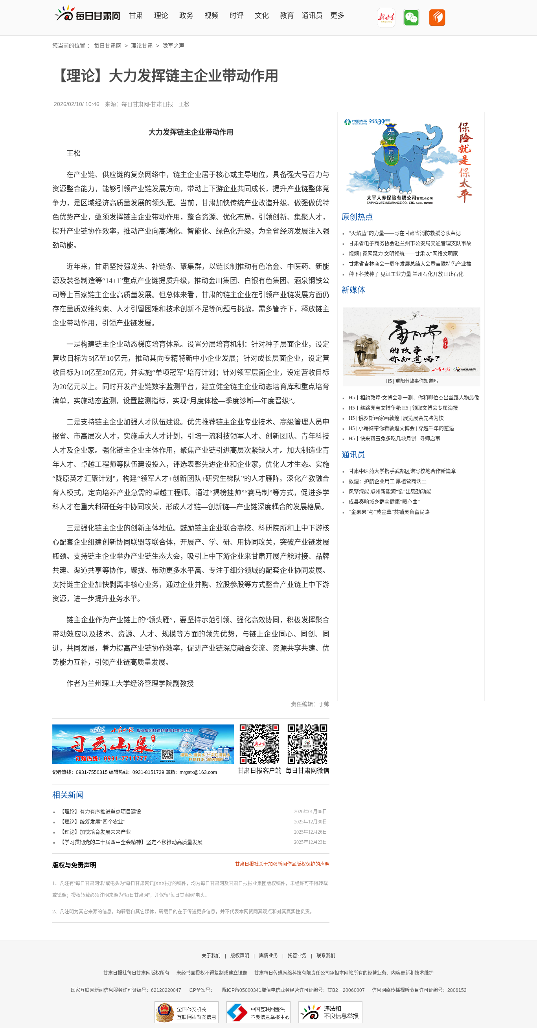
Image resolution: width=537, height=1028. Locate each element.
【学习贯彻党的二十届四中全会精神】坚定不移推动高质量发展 (130, 842)
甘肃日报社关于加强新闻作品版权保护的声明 (282, 864)
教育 (287, 16)
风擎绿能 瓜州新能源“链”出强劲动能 (390, 491)
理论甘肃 (142, 45)
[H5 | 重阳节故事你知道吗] (411, 341)
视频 (211, 16)
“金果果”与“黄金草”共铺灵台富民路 (389, 512)
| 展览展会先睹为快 (422, 418)
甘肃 (136, 16)
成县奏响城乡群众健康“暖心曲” (384, 502)
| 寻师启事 (428, 438)
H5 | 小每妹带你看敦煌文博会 (382, 428)
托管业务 (297, 955)
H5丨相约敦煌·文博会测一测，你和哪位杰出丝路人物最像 (414, 398)
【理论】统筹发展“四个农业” (92, 822)
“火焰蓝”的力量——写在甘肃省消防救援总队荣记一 (407, 233)
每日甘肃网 (107, 45)
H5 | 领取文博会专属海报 (430, 408)
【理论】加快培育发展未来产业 (95, 832)
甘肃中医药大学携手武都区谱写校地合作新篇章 (402, 471)
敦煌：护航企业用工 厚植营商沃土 (388, 481)
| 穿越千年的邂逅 (435, 428)
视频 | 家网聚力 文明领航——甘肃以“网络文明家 (403, 253)
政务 (186, 16)
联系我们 (325, 955)
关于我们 (211, 955)
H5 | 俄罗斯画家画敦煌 (374, 418)
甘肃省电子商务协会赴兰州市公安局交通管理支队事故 (410, 243)
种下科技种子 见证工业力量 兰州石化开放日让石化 (406, 274)
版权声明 (239, 955)
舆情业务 (268, 955)
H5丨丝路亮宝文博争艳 (375, 408)
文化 (262, 16)
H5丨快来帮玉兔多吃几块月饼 (382, 438)
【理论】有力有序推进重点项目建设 (100, 811)
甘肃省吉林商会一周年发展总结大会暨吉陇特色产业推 (410, 264)
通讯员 (312, 16)
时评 (237, 16)
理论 (161, 16)
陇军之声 (173, 45)
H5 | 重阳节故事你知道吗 (412, 381)
